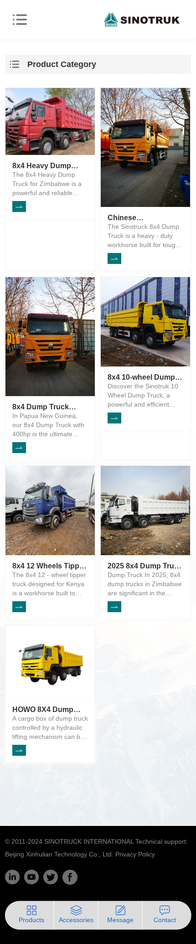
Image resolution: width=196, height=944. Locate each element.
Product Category (61, 64)
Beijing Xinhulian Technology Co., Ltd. (59, 854)
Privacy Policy (135, 854)
